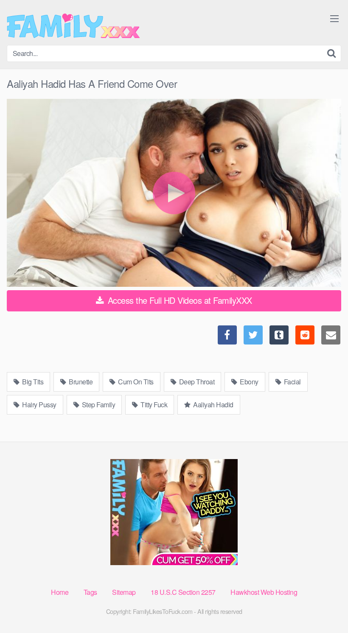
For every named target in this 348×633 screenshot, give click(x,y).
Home (59, 592)
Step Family (97, 404)
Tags (90, 592)
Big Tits (32, 382)
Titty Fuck (153, 404)
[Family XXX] (73, 26)
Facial (291, 382)
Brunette (80, 382)
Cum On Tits (135, 382)
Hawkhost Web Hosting (263, 592)
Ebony (248, 382)
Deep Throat (195, 382)
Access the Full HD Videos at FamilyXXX (178, 300)
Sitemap (124, 592)
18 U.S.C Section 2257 (183, 592)
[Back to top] (324, 606)
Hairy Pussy (38, 404)
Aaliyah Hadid (212, 404)
